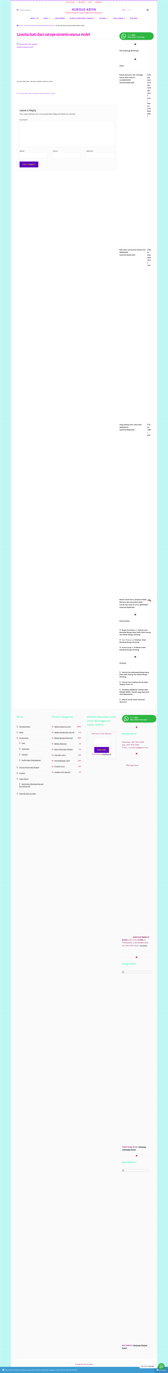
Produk (22, 773)
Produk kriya (59, 766)
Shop (45, 18)
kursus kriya (126, 647)
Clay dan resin (60, 755)
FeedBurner (106, 754)
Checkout (81, 2)
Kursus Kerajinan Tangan (81, 18)
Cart (90, 2)
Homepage (98, 2)
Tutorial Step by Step (27, 794)
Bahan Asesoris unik (62, 727)
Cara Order (60, 18)
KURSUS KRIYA (84, 9)
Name (22, 151)
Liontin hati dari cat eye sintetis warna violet (39, 25)
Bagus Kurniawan (128, 630)
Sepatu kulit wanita (62, 772)
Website (89, 151)
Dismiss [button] (162, 1370)
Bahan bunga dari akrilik (64, 732)
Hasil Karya (118, 18)
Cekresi (25, 754)
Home (21, 25)
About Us (34, 18)
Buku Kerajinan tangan (63, 749)
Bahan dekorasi (60, 744)
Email (56, 151)
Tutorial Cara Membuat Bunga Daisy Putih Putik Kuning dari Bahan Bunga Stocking (135, 632)
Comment (24, 120)
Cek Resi (133, 18)
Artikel (102, 18)
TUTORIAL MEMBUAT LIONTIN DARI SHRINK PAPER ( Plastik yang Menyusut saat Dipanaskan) (134, 692)
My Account (70, 2)
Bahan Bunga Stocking (63, 738)
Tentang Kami (24, 727)
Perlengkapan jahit (62, 761)
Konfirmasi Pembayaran (31, 760)
